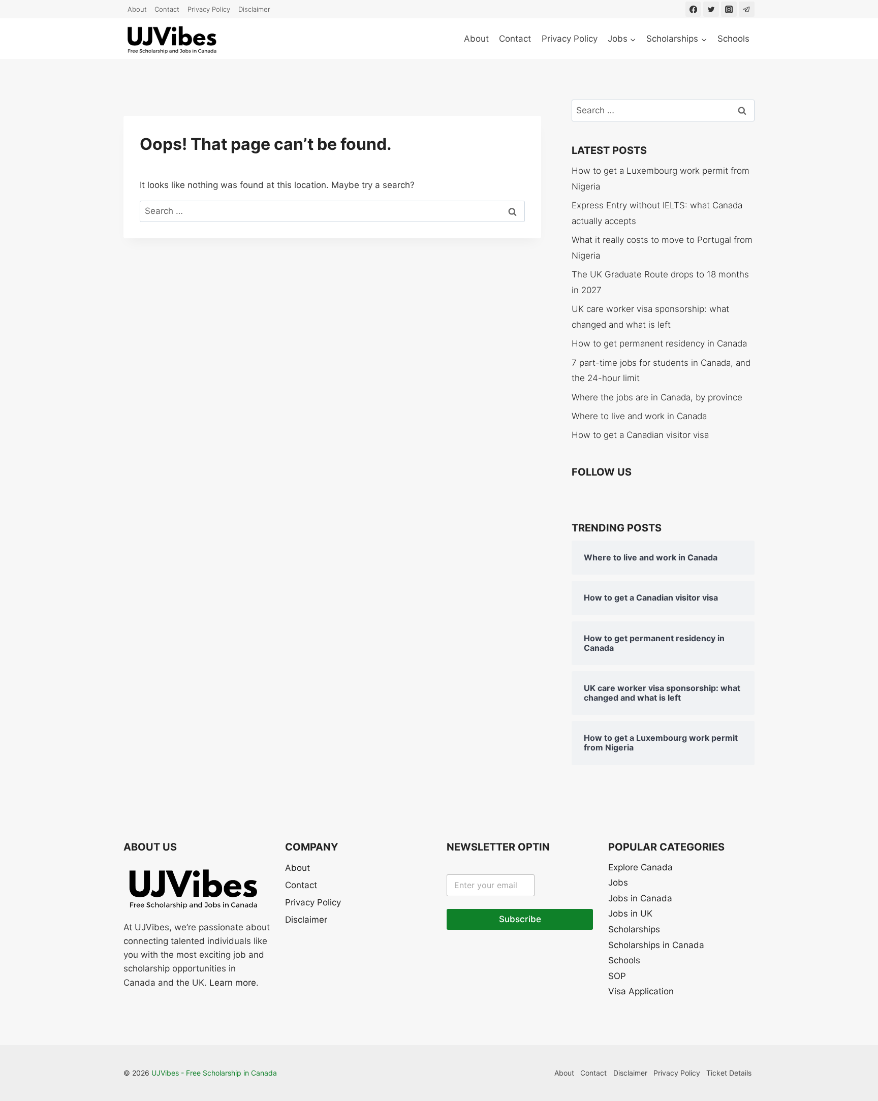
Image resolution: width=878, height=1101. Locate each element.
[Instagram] (729, 9)
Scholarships (634, 929)
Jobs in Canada (640, 898)
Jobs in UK (630, 913)
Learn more (232, 983)
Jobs (618, 882)
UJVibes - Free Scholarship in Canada (214, 1072)
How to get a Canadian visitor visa (640, 435)
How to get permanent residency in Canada (659, 343)
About (137, 9)
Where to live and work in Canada (639, 416)
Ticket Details (728, 1072)
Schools (733, 39)
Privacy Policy (208, 9)
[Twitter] (711, 9)
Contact (166, 9)
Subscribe (520, 919)
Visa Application (641, 991)
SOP (617, 976)
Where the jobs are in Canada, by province (657, 397)
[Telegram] (747, 9)
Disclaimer (254, 9)
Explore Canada (640, 867)
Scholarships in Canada (656, 945)
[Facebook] (693, 9)
